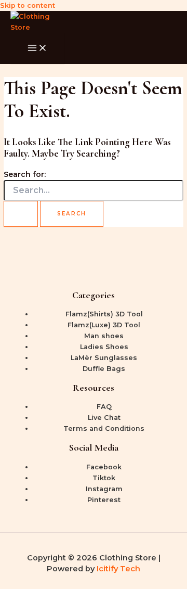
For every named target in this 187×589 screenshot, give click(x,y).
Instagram (104, 489)
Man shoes (104, 336)
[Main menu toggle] (37, 48)
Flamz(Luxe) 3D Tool (104, 325)
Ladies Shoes (104, 347)
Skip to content (27, 5)
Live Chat (104, 417)
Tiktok (103, 478)
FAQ (104, 407)
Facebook (104, 467)
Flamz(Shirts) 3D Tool (104, 314)
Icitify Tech (118, 568)
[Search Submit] (21, 214)
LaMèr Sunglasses (104, 358)
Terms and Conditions (103, 428)
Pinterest (104, 500)
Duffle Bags (104, 369)
